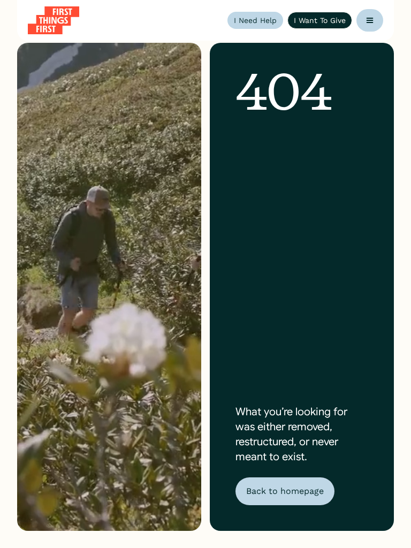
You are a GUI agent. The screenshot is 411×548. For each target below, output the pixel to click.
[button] (369, 20)
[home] (53, 20)
